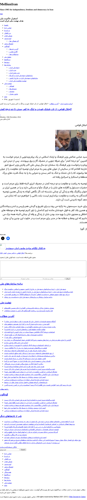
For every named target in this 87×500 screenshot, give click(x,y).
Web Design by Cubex (77, 497)
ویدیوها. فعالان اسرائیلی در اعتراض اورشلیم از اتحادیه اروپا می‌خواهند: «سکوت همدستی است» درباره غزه (39, 424)
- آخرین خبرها (13, 49)
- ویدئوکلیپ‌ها (13, 54)
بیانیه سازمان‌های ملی (11, 284)
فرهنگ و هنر (8, 44)
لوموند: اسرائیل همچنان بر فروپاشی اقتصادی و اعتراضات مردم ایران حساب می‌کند (31, 429)
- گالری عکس (13, 52)
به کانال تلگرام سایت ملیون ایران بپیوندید (25, 248)
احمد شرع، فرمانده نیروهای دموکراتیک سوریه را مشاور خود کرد (25, 437)
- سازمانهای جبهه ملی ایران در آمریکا (20, 75)
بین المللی (7, 33)
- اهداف (11, 86)
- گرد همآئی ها (13, 41)
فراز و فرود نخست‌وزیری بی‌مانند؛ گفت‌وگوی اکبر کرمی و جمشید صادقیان (28, 311)
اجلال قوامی (21, 253)
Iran (1, 14)
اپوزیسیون (7, 38)
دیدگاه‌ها (7, 59)
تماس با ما (7, 28)
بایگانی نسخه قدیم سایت (8, 447)
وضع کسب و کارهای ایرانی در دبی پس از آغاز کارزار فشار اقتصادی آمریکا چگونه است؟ (32, 427)
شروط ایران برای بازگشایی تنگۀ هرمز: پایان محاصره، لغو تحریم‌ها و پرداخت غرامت (31, 374)
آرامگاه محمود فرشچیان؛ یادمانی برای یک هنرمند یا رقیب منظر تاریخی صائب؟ (30, 321)
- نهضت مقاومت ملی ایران (17, 81)
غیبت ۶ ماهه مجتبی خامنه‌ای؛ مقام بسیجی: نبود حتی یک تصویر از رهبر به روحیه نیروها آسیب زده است (39, 421)
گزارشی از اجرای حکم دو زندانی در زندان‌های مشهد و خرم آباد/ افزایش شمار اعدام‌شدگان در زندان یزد (37, 340)
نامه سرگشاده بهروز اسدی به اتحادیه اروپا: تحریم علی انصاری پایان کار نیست (29, 369)
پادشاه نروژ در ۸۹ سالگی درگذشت (15, 435)
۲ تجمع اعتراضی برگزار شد (13, 337)
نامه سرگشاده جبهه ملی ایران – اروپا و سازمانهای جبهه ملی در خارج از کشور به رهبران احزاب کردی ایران (38, 292)
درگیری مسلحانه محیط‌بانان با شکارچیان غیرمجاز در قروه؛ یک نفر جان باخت (29, 356)
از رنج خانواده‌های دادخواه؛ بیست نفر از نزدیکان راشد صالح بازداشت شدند (28, 353)
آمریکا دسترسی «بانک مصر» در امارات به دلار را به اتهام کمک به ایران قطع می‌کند (31, 432)
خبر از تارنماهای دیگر (11, 416)
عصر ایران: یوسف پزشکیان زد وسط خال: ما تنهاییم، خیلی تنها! (25, 377)
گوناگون (7, 46)
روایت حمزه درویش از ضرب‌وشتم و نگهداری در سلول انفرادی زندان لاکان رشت (30, 327)
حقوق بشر (7, 57)
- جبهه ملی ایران (14, 67)
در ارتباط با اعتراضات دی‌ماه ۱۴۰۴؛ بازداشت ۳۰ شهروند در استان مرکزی (27, 345)
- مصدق (11, 91)
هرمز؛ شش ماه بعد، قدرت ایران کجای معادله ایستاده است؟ (24, 366)
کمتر (5, 253)
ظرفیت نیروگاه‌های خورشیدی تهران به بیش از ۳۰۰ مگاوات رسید (25, 348)
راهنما (6, 25)
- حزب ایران (12, 70)
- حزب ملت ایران (14, 73)
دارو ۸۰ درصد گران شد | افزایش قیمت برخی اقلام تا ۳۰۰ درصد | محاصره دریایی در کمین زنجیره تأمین (37, 385)
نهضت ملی (8, 83)
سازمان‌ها (7, 65)
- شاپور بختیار (13, 94)
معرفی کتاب (8, 36)
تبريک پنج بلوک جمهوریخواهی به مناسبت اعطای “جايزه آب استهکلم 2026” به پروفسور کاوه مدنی (36, 294)
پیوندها (7, 62)
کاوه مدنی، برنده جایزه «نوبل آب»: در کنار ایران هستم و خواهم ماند (26, 324)
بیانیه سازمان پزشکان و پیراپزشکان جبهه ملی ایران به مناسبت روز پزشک (28, 297)
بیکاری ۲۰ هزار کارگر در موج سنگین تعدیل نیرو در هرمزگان (23, 364)
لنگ (1, 253)
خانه (5, 97)
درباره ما (7, 30)
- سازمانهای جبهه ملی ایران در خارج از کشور (23, 78)
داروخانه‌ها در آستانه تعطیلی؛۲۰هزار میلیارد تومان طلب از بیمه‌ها (25, 382)
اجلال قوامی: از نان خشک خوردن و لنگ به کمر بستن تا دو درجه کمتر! (36, 109)
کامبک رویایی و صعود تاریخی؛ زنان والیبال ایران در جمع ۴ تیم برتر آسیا (27, 361)
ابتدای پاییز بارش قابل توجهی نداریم (16, 343)
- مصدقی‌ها (12, 89)
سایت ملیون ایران (66, 104)
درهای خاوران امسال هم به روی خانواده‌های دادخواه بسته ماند (25, 351)
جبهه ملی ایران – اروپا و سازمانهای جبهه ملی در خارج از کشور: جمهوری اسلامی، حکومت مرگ (35, 289)
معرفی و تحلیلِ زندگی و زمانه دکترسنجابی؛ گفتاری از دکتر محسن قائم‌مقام (29, 308)
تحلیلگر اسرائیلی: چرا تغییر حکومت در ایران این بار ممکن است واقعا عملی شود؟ (30, 372)
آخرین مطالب (53, 104)
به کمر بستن (11, 253)
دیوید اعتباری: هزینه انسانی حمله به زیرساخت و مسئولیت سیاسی (26, 380)
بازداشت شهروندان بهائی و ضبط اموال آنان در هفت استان (23, 335)
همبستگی (7, 472)
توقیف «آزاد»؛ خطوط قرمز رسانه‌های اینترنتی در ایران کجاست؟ (24, 329)
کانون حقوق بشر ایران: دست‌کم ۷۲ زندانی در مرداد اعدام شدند (25, 358)
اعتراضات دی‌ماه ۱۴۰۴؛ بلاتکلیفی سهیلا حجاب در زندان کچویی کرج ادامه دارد (29, 332)
